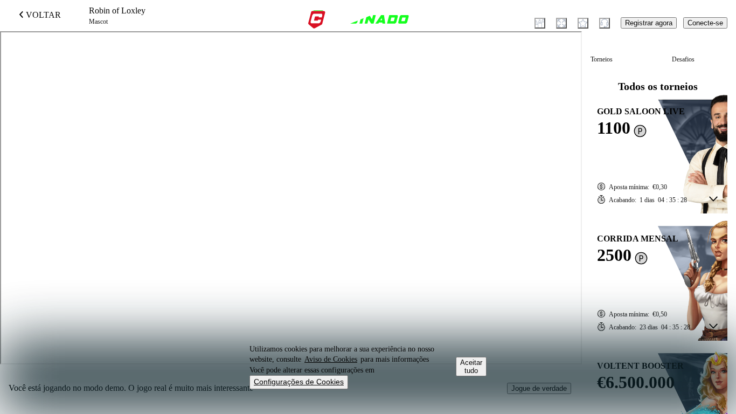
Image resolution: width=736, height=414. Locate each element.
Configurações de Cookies (299, 381)
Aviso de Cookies (330, 359)
